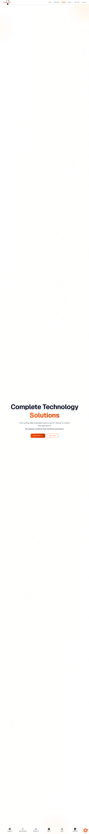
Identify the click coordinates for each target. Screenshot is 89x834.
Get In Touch (52, 435)
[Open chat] (85, 830)
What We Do (57, 2)
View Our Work (37, 435)
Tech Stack (76, 2)
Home (49, 2)
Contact (84, 2)
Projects (70, 2)
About (63, 2)
